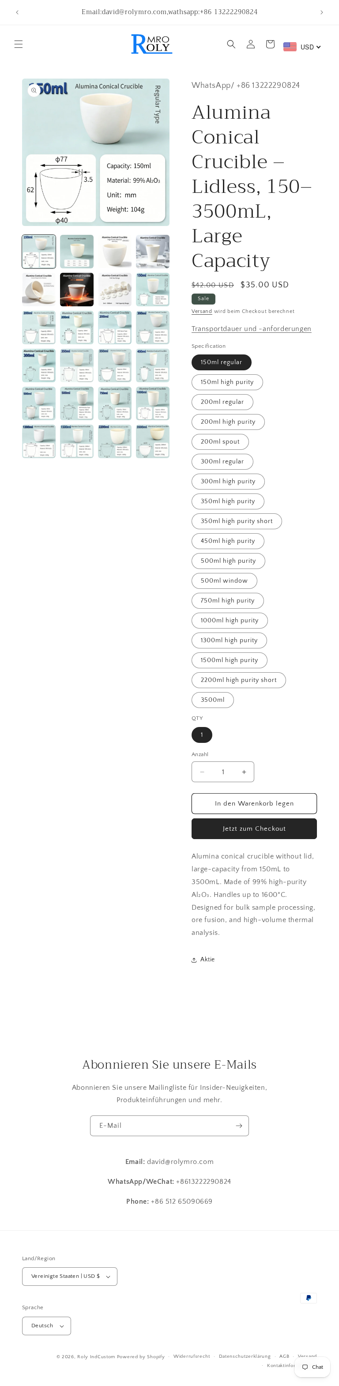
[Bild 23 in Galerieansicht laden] (115, 441)
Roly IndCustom (96, 1357)
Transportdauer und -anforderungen (252, 329)
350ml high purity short (237, 521)
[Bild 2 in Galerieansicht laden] (77, 251)
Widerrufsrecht (191, 1356)
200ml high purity (228, 422)
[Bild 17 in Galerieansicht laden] (39, 403)
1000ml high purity (230, 620)
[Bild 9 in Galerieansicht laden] (39, 327)
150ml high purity (227, 382)
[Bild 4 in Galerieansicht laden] (153, 251)
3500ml (213, 700)
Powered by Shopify (141, 1357)
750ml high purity (228, 600)
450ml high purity (228, 541)
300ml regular (222, 461)
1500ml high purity (229, 660)
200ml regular (222, 402)
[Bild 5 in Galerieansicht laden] (39, 289)
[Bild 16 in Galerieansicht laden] (153, 365)
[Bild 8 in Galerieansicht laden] (153, 289)
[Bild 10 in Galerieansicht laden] (77, 327)
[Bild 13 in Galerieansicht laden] (39, 365)
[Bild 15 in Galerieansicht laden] (115, 365)
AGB (284, 1356)
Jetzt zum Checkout (254, 828)
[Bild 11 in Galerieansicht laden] (115, 327)
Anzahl (200, 754)
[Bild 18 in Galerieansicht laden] (77, 403)
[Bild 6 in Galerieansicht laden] (77, 289)
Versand (202, 311)
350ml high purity (228, 501)
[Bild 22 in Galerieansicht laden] (77, 441)
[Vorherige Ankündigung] (17, 12)
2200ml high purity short (239, 680)
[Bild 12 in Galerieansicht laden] (153, 327)
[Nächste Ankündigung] (321, 12)
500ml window (224, 580)
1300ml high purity (229, 640)
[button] (18, 44)
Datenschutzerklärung (245, 1356)
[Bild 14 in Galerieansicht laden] (77, 365)
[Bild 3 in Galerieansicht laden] (115, 251)
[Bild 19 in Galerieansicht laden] (115, 403)
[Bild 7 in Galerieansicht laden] (115, 289)
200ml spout (220, 441)
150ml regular (221, 362)
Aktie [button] (207, 959)
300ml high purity (228, 481)
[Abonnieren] (239, 1125)
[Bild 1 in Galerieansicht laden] (39, 251)
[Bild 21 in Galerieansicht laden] (39, 441)
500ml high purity (228, 561)
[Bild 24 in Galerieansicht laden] (153, 441)
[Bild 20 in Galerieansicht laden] (153, 403)
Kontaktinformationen (292, 1365)
